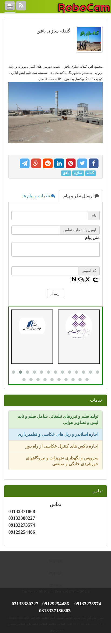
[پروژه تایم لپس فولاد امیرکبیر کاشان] (32, 325)
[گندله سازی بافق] (88, 42)
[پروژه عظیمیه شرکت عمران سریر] (78, 325)
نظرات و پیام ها (36, 196)
